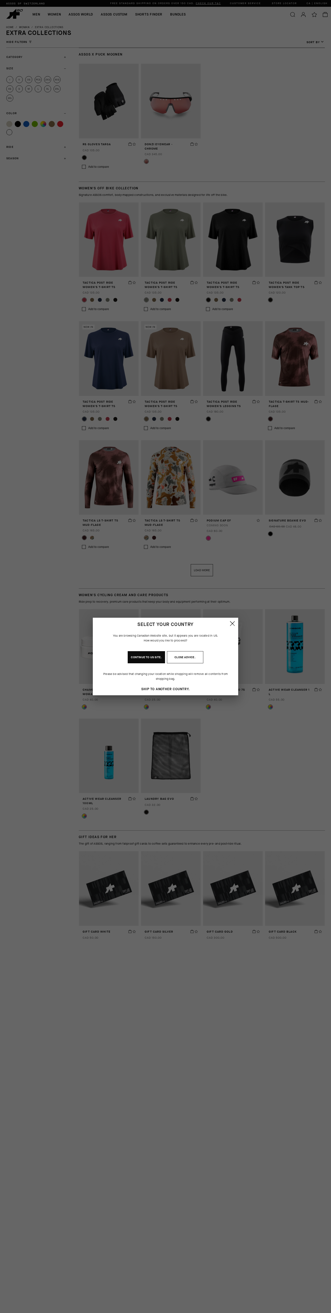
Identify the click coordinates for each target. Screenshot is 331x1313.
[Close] (232, 623)
